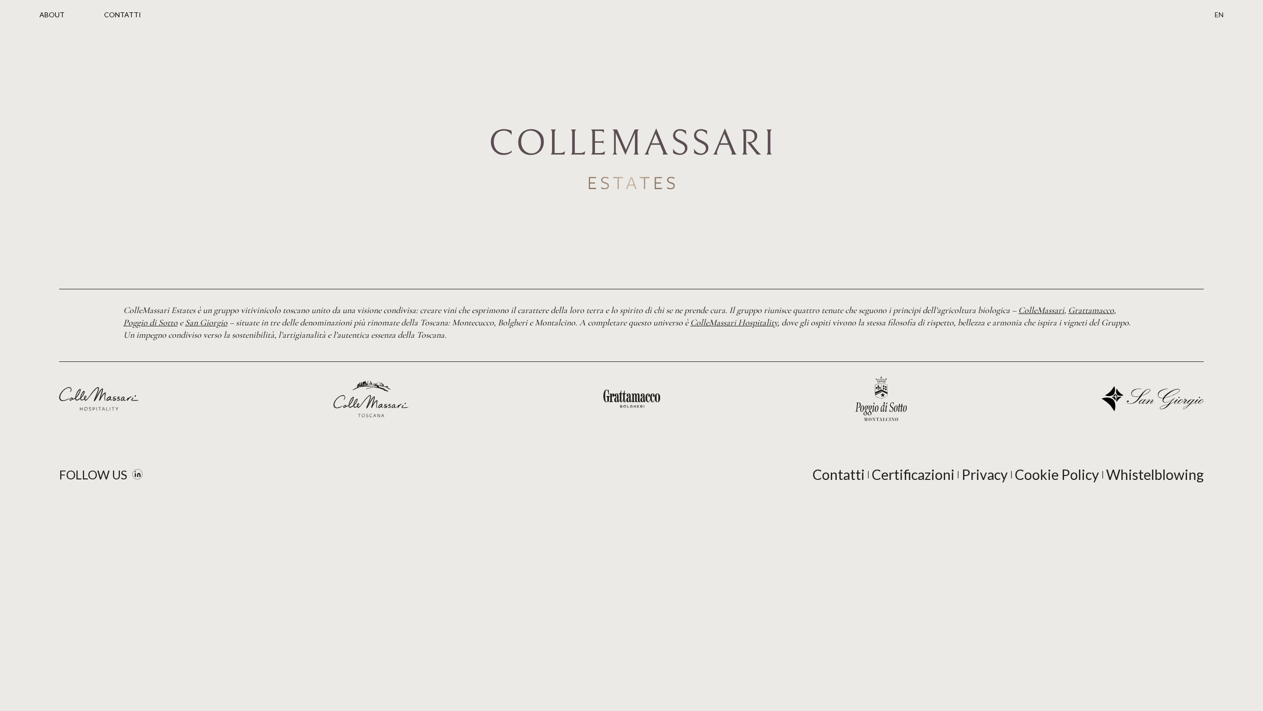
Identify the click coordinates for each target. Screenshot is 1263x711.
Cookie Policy (1057, 474)
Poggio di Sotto (150, 322)
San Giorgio (206, 322)
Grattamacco (1091, 310)
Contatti (839, 474)
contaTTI (122, 14)
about (52, 14)
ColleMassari (1041, 310)
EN (1219, 14)
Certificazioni (913, 474)
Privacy (985, 474)
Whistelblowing (1155, 474)
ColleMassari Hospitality (734, 322)
